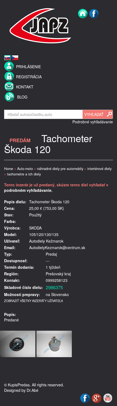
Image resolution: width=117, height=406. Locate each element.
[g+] (97, 397)
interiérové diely (99, 168)
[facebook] (94, 25)
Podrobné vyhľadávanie (92, 121)
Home (8, 168)
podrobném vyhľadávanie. (28, 190)
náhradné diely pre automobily (60, 168)
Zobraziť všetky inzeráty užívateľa (33, 300)
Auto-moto (25, 168)
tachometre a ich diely (24, 174)
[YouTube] (108, 397)
